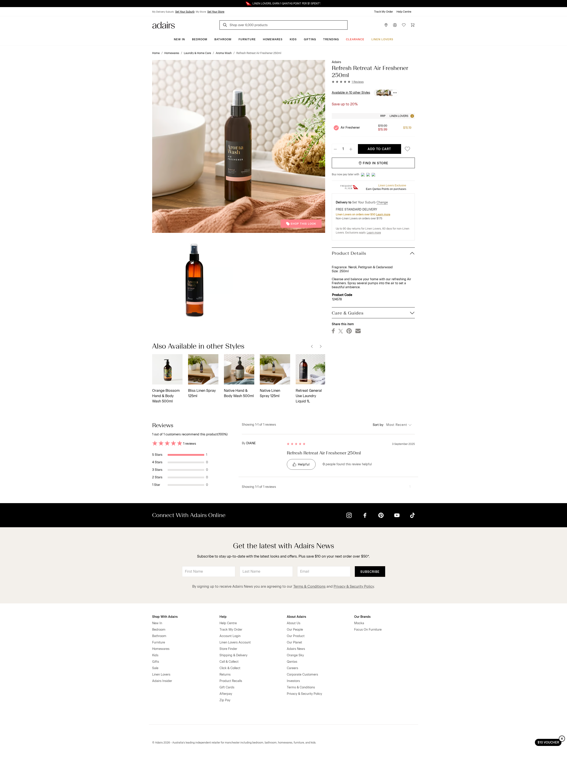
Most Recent (396, 425)
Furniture (247, 39)
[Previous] (311, 346)
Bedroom (199, 39)
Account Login (230, 636)
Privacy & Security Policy (354, 586)
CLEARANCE (355, 39)
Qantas (292, 662)
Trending (331, 39)
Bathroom (222, 39)
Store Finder (228, 649)
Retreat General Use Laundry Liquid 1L (309, 395)
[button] (348, 81)
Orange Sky (295, 655)
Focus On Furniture (368, 630)
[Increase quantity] (351, 149)
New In (179, 39)
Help (223, 617)
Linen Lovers (382, 39)
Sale (155, 668)
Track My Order (383, 11)
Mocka (359, 623)
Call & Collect (229, 662)
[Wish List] (404, 25)
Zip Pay (224, 700)
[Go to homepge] (163, 25)
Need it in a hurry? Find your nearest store (3, 3)
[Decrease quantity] (335, 149)
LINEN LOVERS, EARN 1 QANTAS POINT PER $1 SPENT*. (286, 3)
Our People (295, 630)
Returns (225, 674)
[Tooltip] (411, 116)
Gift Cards (226, 687)
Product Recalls (230, 681)
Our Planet (294, 642)
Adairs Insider (162, 681)
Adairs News (296, 649)
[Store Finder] (386, 25)
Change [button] (382, 202)
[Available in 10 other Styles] (394, 92)
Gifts (155, 662)
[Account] (395, 25)
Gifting (310, 39)
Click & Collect (229, 668)
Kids (293, 39)
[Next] (320, 346)
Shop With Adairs (165, 617)
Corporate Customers (302, 674)
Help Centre (403, 11)
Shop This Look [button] (303, 223)
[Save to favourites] (406, 149)
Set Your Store (215, 11)
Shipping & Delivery (233, 655)
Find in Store (375, 163)
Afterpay (225, 694)
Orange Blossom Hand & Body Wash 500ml (166, 395)
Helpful (304, 464)
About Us (293, 623)
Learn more (383, 214)
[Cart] (412, 25)
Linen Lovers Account (235, 642)
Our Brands (362, 617)
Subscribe (370, 572)
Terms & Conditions (309, 586)
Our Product (296, 636)
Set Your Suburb (184, 11)
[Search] (226, 26)
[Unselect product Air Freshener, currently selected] (336, 127)
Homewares (273, 39)
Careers (292, 668)
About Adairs (296, 617)
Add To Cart (379, 149)
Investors (293, 681)
